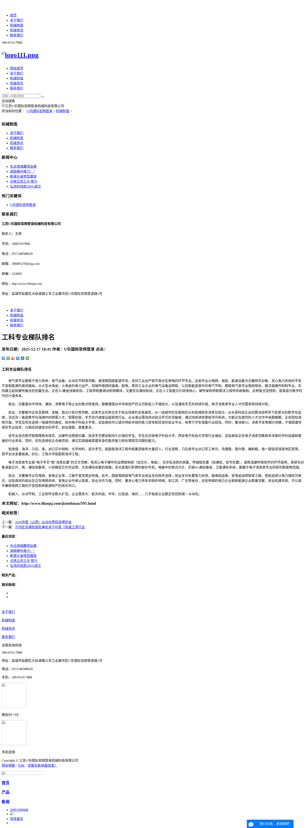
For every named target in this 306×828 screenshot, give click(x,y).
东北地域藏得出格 (23, 166)
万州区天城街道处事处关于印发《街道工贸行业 (50, 527)
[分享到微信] (27, 358)
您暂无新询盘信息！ (43, 765)
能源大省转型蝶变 (23, 176)
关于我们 (16, 20)
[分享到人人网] (22, 358)
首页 (13, 15)
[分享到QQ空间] (8, 358)
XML (21, 765)
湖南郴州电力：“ (22, 171)
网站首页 (16, 68)
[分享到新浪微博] (13, 358)
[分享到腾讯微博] (18, 358)
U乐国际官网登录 (39, 111)
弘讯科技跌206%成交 (25, 186)
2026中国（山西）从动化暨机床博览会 (43, 522)
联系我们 (16, 35)
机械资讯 (16, 30)
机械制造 (16, 25)
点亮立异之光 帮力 (23, 181)
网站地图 (8, 765)
